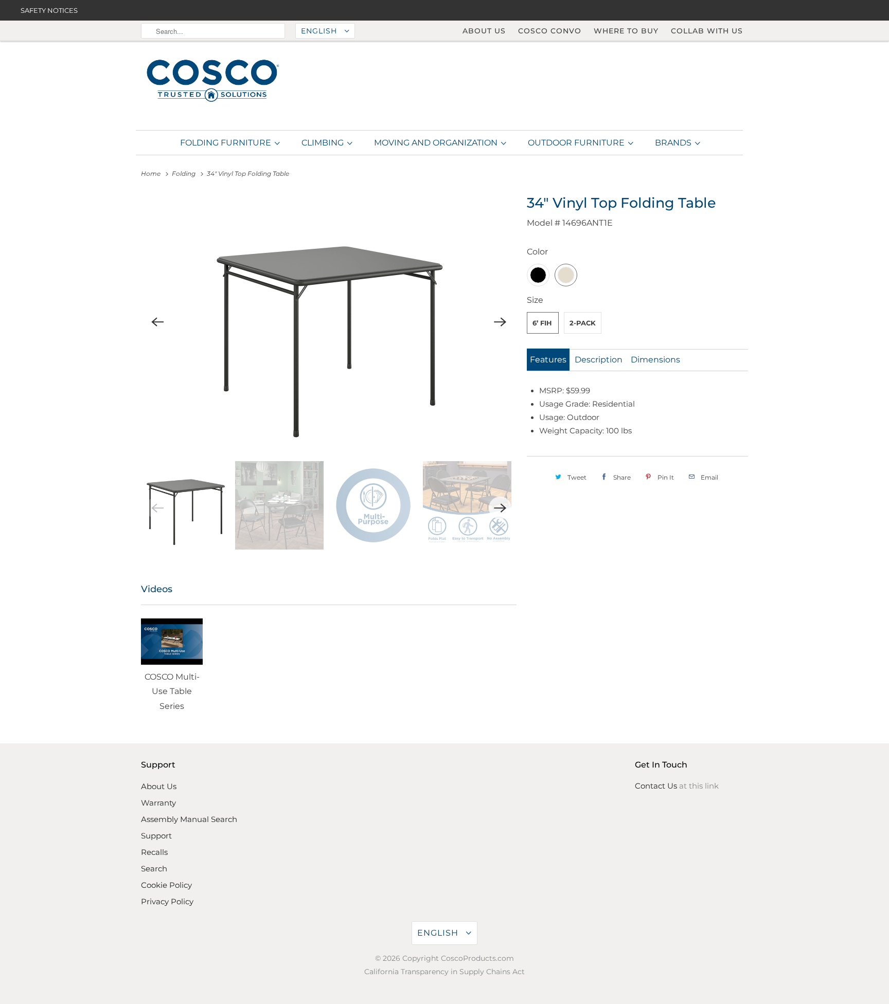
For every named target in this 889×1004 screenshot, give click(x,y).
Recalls (154, 852)
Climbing (323, 143)
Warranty (158, 803)
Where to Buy (626, 30)
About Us (484, 30)
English (320, 30)
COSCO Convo (549, 30)
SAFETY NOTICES (49, 10)
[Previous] (157, 322)
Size (535, 300)
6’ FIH (542, 323)
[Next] (500, 322)
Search (154, 868)
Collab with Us (707, 30)
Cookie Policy (166, 885)
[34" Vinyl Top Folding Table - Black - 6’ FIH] (329, 322)
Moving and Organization (437, 143)
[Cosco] (213, 82)
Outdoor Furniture (577, 143)
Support (156, 836)
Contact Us (656, 786)
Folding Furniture (226, 143)
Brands (674, 143)
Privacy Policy (167, 901)
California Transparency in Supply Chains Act (444, 971)
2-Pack (583, 323)
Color (537, 252)
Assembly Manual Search (189, 819)
